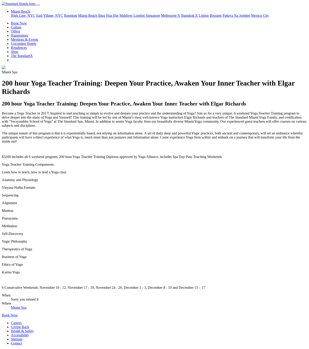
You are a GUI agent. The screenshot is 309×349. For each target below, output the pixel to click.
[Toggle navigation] (38, 5)
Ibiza (101, 15)
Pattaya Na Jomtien (236, 15)
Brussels (216, 15)
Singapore (153, 15)
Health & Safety (22, 331)
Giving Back (20, 327)
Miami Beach (88, 15)
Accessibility (20, 335)
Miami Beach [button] (20, 11)
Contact (16, 343)
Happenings (19, 35)
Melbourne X (170, 15)
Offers (15, 31)
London (139, 15)
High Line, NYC (23, 15)
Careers (16, 323)
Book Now (19, 23)
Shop (14, 52)
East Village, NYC (49, 15)
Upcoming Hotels (23, 43)
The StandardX (22, 56)
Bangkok (70, 15)
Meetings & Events (24, 39)
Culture (16, 27)
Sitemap (16, 339)
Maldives (126, 15)
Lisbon (204, 15)
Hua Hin (112, 15)
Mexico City (260, 15)
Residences (19, 48)
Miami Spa (18, 307)
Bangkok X (189, 15)
